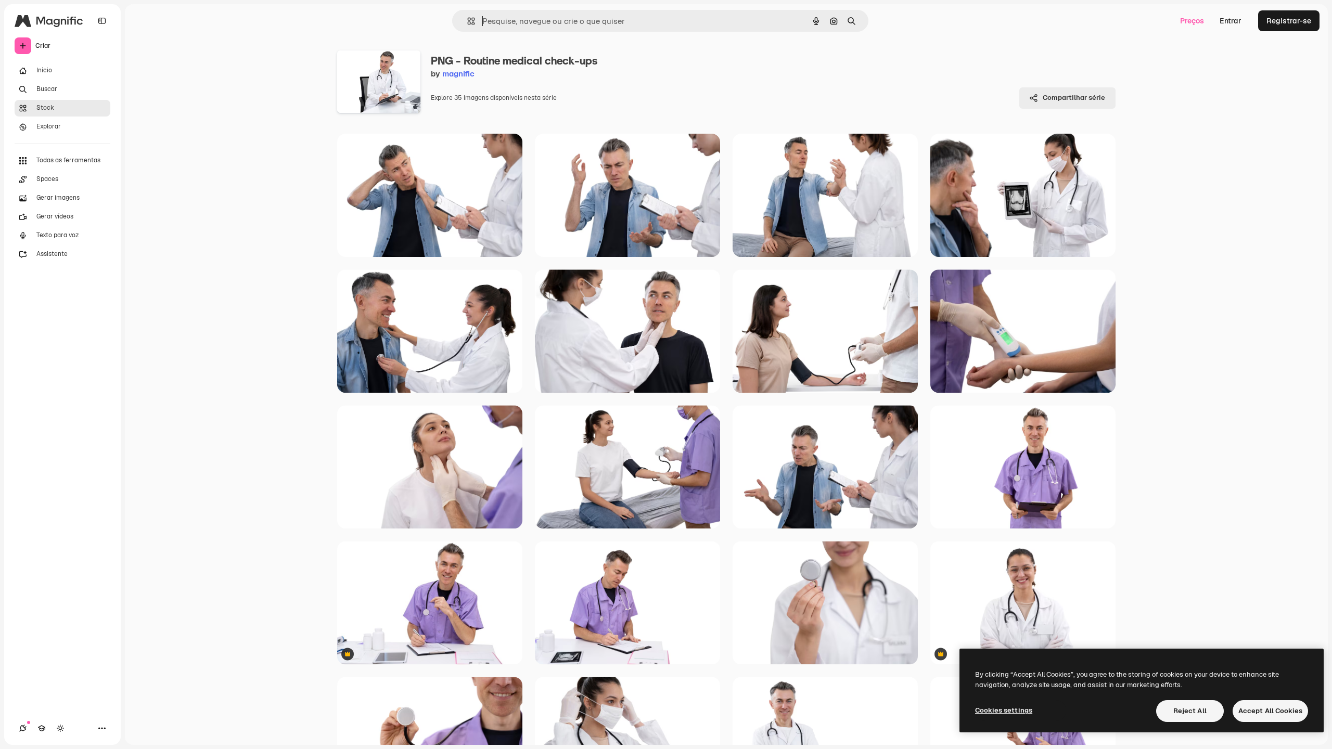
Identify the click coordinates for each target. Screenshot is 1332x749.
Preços (1192, 20)
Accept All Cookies (1270, 710)
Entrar (1230, 20)
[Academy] (41, 728)
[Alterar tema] (60, 728)
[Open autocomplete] (467, 21)
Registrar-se (1288, 20)
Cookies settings (1003, 710)
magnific (458, 74)
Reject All (1190, 710)
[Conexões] (23, 728)
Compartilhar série (1074, 97)
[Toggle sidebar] (102, 20)
